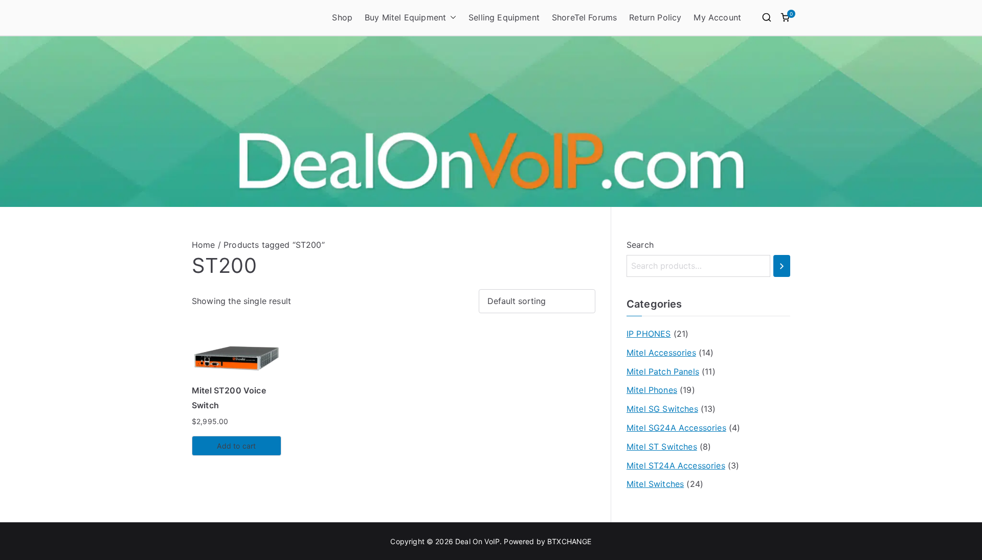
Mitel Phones (652, 390)
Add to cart (236, 445)
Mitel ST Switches (662, 446)
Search (640, 245)
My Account (717, 17)
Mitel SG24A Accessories (676, 428)
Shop (342, 17)
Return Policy (655, 17)
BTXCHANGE (569, 541)
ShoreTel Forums (584, 17)
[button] (451, 17)
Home (203, 245)
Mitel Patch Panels (663, 371)
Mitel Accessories (661, 352)
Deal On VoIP (477, 541)
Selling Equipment (504, 17)
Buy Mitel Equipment (405, 17)
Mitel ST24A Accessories (676, 465)
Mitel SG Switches (662, 409)
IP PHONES (649, 334)
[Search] (781, 266)
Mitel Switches (655, 484)
